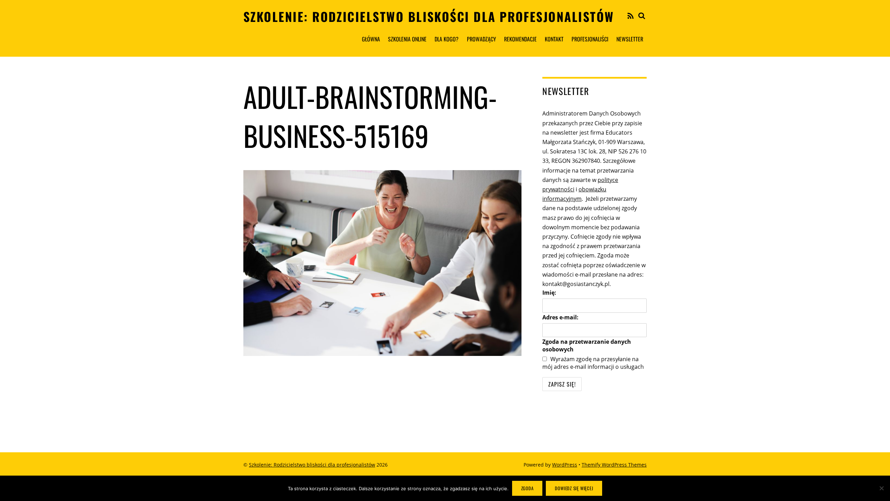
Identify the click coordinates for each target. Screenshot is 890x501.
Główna (371, 39)
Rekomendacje (520, 39)
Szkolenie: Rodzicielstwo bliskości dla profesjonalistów (312, 464)
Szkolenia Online (407, 39)
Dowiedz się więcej (574, 488)
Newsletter (629, 39)
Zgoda (527, 488)
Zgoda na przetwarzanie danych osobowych (586, 345)
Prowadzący (481, 39)
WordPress (564, 464)
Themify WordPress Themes (614, 464)
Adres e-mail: (560, 317)
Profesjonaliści (590, 39)
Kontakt (554, 39)
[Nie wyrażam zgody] (881, 488)
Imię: (549, 292)
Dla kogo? (447, 39)
